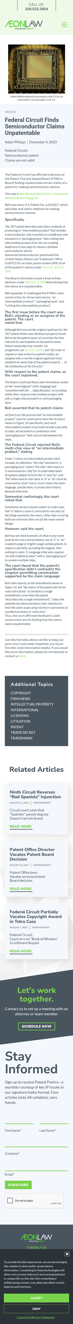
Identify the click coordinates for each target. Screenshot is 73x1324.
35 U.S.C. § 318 (35, 282)
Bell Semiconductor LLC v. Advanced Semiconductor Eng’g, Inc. (36, 196)
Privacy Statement (43, 1317)
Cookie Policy (25, 1317)
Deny (36, 1309)
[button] (67, 1254)
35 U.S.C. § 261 (34, 350)
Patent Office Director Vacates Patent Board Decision (32, 854)
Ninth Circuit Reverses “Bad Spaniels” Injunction (35, 794)
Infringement (42, 802)
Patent (11, 112)
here (22, 656)
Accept (36, 1298)
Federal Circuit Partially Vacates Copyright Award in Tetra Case (36, 916)
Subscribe (18, 1185)
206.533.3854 (36, 9)
